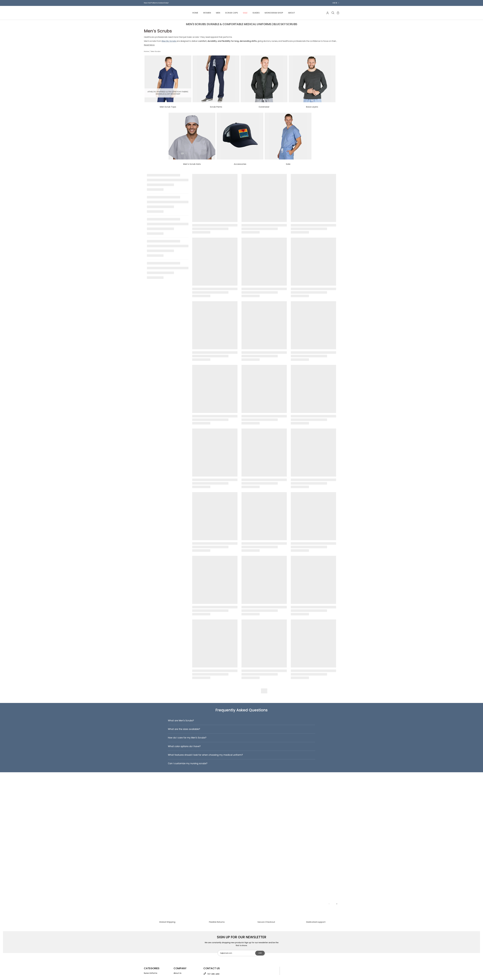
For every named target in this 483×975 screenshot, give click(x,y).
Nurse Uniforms (150, 973)
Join (260, 953)
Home (146, 51)
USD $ (334, 3)
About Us (177, 973)
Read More (149, 45)
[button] (207, 13)
